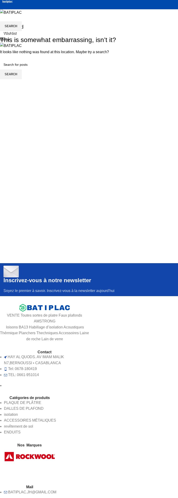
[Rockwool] (29, 456)
